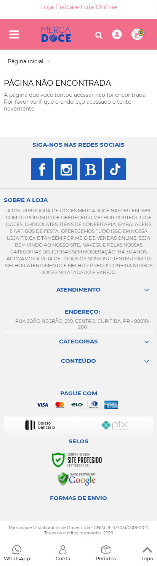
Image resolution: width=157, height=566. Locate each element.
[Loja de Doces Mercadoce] (56, 34)
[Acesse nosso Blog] (90, 169)
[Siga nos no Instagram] (66, 169)
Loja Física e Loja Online (78, 7)
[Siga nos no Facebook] (41, 169)
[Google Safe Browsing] (77, 478)
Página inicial (25, 61)
